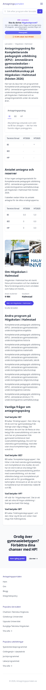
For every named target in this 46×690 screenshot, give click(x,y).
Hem (5, 581)
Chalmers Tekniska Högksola (16, 612)
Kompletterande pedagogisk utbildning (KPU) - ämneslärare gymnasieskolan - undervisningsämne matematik (22, 347)
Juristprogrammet (11, 656)
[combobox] (23, 11)
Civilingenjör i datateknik (14, 651)
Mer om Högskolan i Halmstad (19, 303)
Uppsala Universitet (11, 621)
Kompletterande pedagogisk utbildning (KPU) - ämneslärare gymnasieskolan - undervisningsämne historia (22, 337)
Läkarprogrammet (11, 661)
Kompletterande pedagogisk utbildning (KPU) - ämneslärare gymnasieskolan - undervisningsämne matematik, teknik (22, 357)
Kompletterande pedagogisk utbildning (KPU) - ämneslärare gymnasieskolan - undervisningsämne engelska (22, 327)
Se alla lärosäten (11, 308)
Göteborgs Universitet (13, 616)
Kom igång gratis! (17, 558)
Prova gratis (23, 33)
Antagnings (13, 3)
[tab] (9, 116)
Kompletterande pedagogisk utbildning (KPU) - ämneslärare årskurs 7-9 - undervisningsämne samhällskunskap (22, 397)
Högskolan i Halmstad (23, 44)
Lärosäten (9, 44)
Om (4, 586)
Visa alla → (7, 631)
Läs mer (33, 558)
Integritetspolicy (10, 596)
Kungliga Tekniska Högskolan (16, 626)
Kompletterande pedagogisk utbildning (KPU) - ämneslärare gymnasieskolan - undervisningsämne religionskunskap (22, 377)
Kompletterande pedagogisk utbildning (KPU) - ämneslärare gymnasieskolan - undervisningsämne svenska (22, 387)
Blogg (5, 591)
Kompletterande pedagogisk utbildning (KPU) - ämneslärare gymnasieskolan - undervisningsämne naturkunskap (22, 367)
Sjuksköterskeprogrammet (15, 647)
